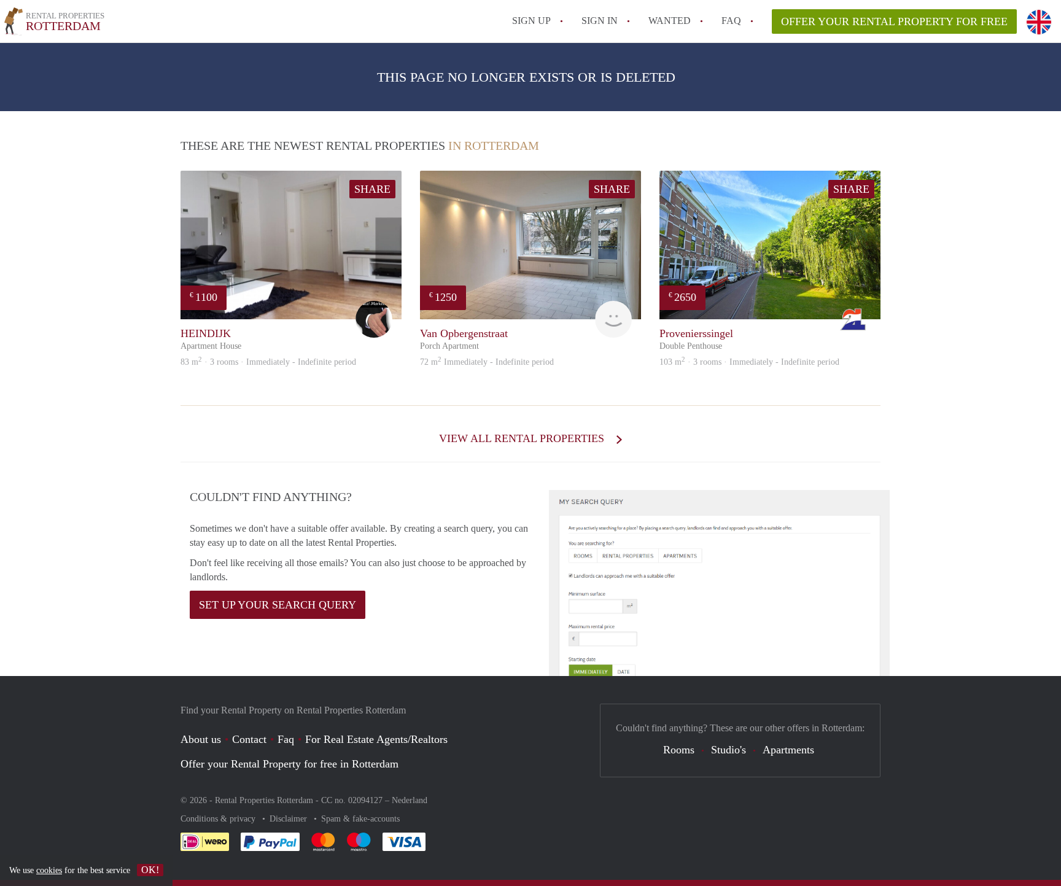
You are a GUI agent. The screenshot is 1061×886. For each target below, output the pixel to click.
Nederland (409, 800)
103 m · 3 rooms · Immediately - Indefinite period (749, 362)
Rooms (678, 750)
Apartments (788, 750)
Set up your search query (277, 605)
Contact (249, 739)
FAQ (731, 20)
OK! (150, 870)
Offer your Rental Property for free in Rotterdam (289, 764)
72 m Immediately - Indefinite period (487, 362)
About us (201, 739)
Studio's (728, 750)
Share (372, 189)
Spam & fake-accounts (360, 818)
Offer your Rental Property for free (894, 21)
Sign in (599, 20)
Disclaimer (289, 818)
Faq (286, 739)
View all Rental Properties (523, 438)
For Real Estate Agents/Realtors (376, 739)
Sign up (531, 20)
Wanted (669, 20)
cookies (49, 870)
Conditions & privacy (219, 818)
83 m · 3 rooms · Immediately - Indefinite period (268, 362)
